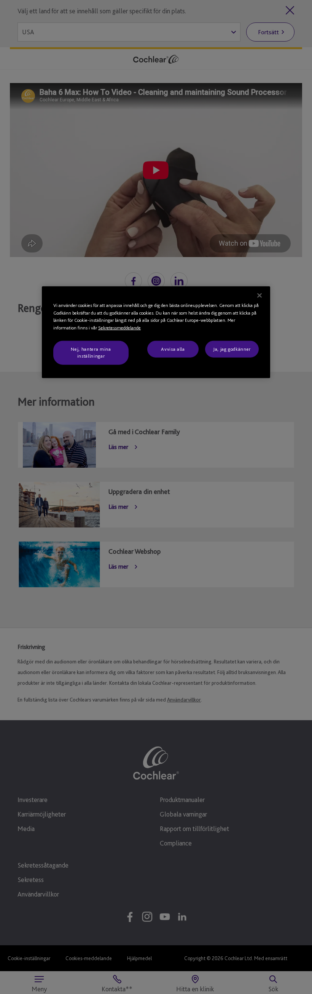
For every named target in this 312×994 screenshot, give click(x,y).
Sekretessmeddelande (119, 327)
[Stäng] (259, 295)
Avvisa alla (173, 349)
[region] (156, 332)
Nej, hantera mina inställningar (91, 352)
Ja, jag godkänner (232, 349)
